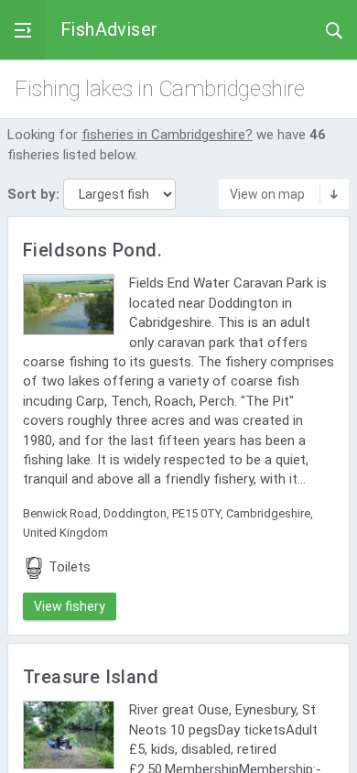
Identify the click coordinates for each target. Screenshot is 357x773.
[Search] (334, 29)
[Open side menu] (23, 30)
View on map (267, 194)
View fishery (69, 606)
